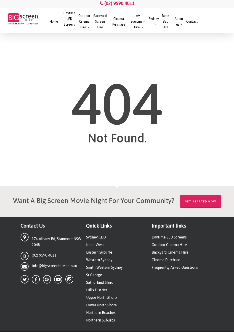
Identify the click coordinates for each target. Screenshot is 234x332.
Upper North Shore (101, 297)
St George (94, 275)
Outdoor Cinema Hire (169, 245)
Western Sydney (99, 260)
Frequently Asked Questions (175, 267)
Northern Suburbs (100, 320)
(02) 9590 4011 (119, 3)
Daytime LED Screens (169, 237)
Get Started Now (200, 201)
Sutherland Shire (99, 282)
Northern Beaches (101, 313)
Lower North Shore (101, 305)
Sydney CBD (96, 237)
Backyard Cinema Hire (170, 252)
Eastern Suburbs (99, 252)
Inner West (95, 245)
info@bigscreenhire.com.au (54, 266)
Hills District (96, 290)
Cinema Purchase (166, 260)
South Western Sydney (104, 267)
